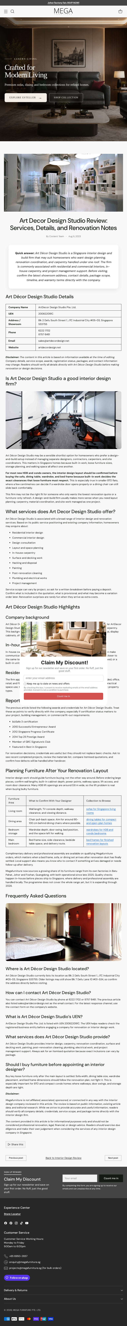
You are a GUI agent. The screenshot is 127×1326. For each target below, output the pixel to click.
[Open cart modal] (120, 11)
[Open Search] (12, 11)
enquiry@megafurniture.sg (24, 1262)
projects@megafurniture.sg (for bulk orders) (35, 1268)
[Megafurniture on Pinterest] (11, 1223)
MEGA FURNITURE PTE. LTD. (27, 1310)
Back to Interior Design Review (63, 1158)
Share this (17, 1144)
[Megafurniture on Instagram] (16, 1223)
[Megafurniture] (63, 11)
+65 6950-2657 (18, 1256)
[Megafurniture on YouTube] (27, 1223)
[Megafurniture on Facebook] (6, 1223)
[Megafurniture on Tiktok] (21, 1223)
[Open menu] (5, 11)
